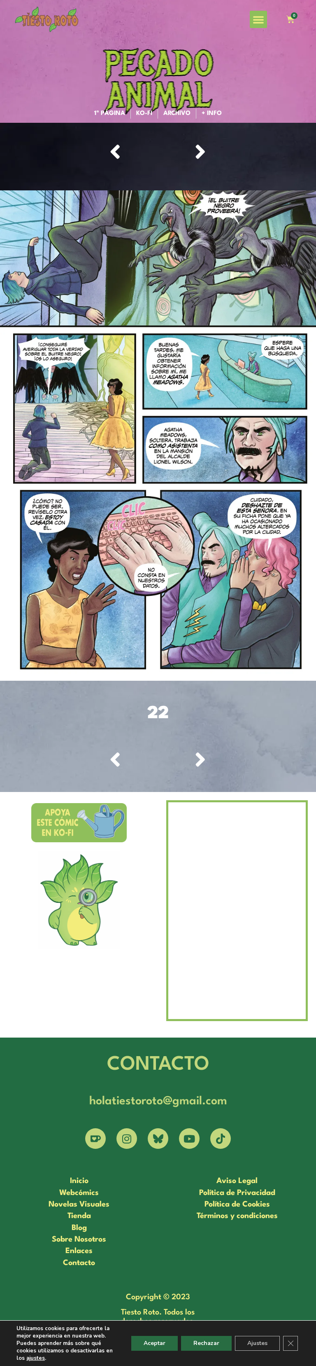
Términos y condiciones (237, 1216)
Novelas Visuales (79, 1204)
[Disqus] (237, 909)
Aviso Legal (237, 1181)
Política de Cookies (237, 1204)
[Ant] (133, 153)
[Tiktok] (220, 1138)
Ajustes (257, 1343)
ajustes (35, 1358)
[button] (258, 19)
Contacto (79, 1263)
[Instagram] (126, 1138)
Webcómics (79, 1193)
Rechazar (206, 1343)
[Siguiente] (182, 153)
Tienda (79, 1216)
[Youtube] (189, 1138)
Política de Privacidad (237, 1193)
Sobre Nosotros (79, 1239)
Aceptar (154, 1343)
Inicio (79, 1181)
